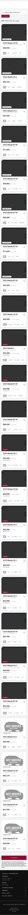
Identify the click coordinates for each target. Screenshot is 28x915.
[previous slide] (2, 32)
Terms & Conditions (14, 909)
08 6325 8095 (5, 884)
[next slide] (26, 32)
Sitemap (14, 911)
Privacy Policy (14, 908)
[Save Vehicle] (24, 44)
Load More (14, 857)
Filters (6, 16)
